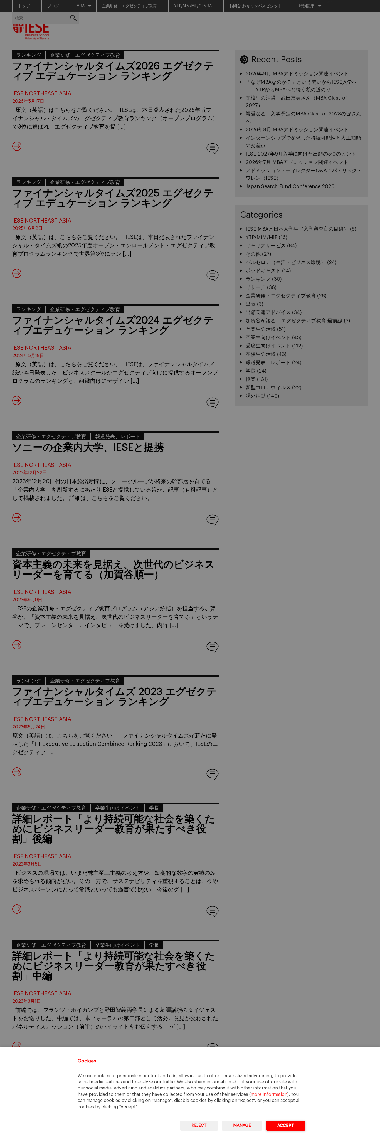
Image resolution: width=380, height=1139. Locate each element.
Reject (199, 1125)
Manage (242, 1125)
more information (269, 1094)
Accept (285, 1125)
